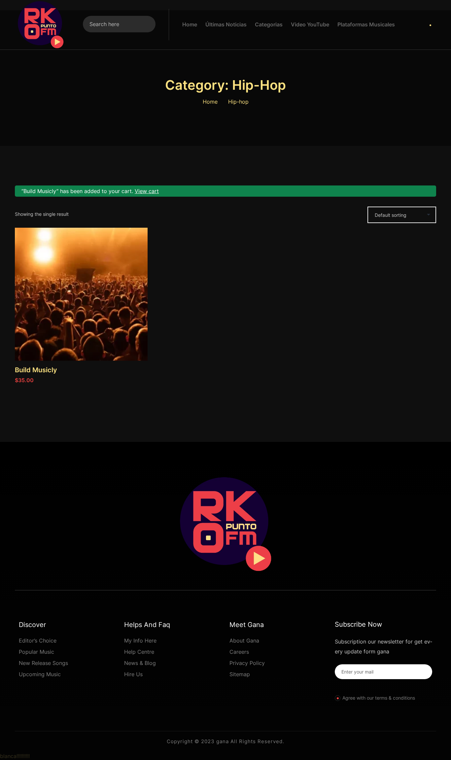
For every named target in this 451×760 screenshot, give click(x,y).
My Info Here (140, 640)
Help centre (139, 651)
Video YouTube (310, 24)
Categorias (269, 24)
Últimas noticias (226, 24)
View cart (147, 191)
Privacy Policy (247, 663)
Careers (239, 651)
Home (189, 24)
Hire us (133, 674)
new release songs (43, 663)
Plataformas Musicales (366, 24)
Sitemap (239, 674)
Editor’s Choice (37, 640)
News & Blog (140, 663)
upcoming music (40, 674)
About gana (244, 640)
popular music (36, 651)
